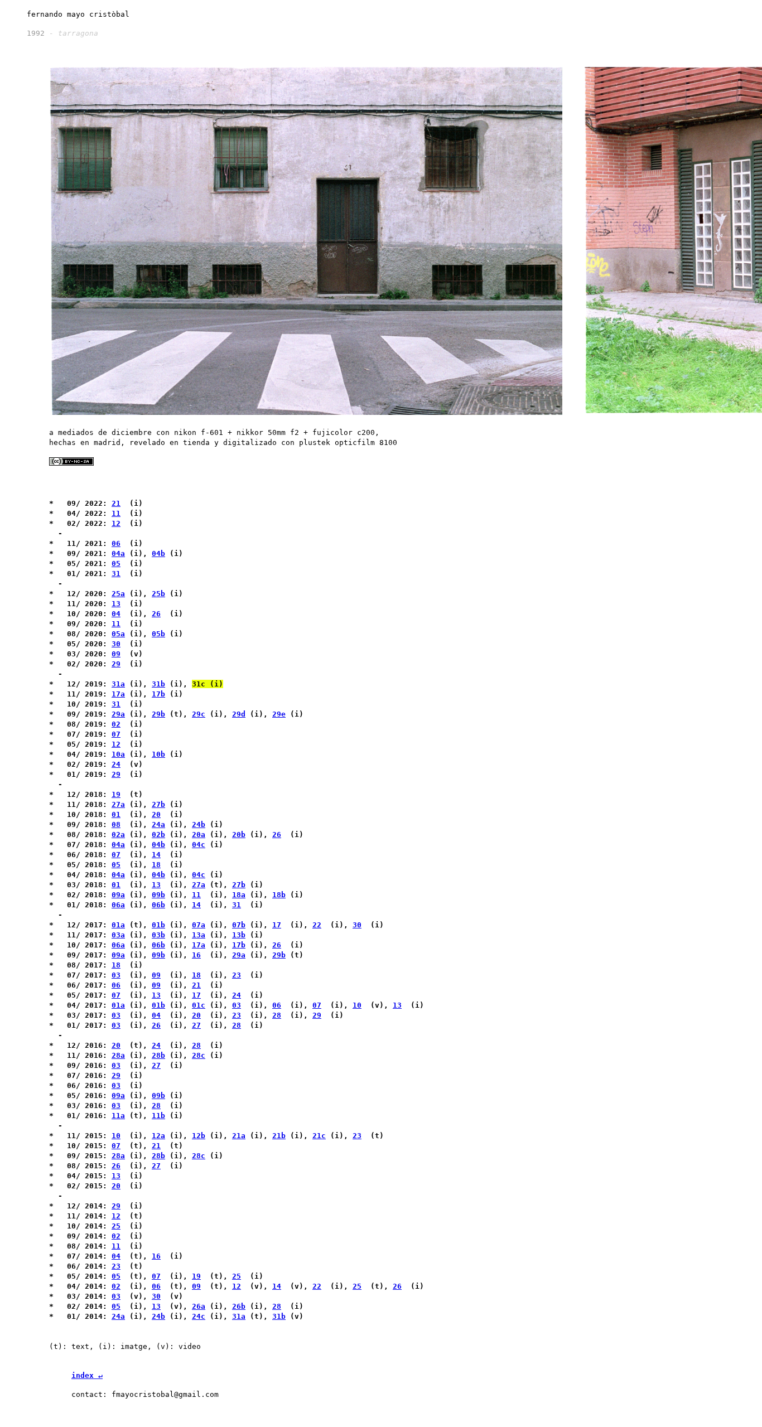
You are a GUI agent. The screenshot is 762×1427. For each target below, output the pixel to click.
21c (319, 1135)
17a (118, 694)
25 (116, 1226)
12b (198, 1135)
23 (236, 975)
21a (238, 1135)
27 (196, 1025)
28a (118, 1055)
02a (118, 834)
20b (238, 834)
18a (238, 895)
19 (116, 794)
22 (316, 925)
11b (158, 1115)
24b (198, 824)
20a (198, 834)
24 (116, 764)
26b (238, 1306)
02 (116, 724)
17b (158, 694)
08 (116, 824)
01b (158, 925)
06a (118, 905)
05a (118, 634)
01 (116, 814)
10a (118, 754)
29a (118, 714)
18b (279, 895)
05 (116, 563)
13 (116, 603)
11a (118, 1115)
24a (158, 824)
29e (279, 714)
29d (238, 714)
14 (156, 854)
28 (276, 1015)
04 (116, 614)
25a (118, 593)
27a (118, 804)
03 (116, 975)
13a (198, 935)
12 (116, 523)
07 (116, 734)
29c (198, 714)
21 (116, 503)
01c (198, 1005)
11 (116, 513)
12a (158, 1135)
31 (116, 573)
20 (156, 814)
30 (116, 644)
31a (118, 684)
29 (116, 664)
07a (198, 925)
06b (158, 905)
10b (158, 754)
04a (118, 553)
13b (238, 935)
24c (198, 1316)
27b (158, 804)
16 (196, 955)
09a (118, 895)
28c (198, 1055)
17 (276, 925)
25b (158, 593)
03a (118, 935)
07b (238, 925)
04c (198, 844)
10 (357, 1005)
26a (198, 1306)
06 (116, 543)
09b (158, 895)
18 (156, 864)
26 (156, 614)
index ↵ (87, 1375)
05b (158, 634)
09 (116, 654)
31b (158, 684)
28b (158, 1055)
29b (158, 714)
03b (158, 935)
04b (158, 553)
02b (158, 834)
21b (279, 1135)
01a (118, 925)
